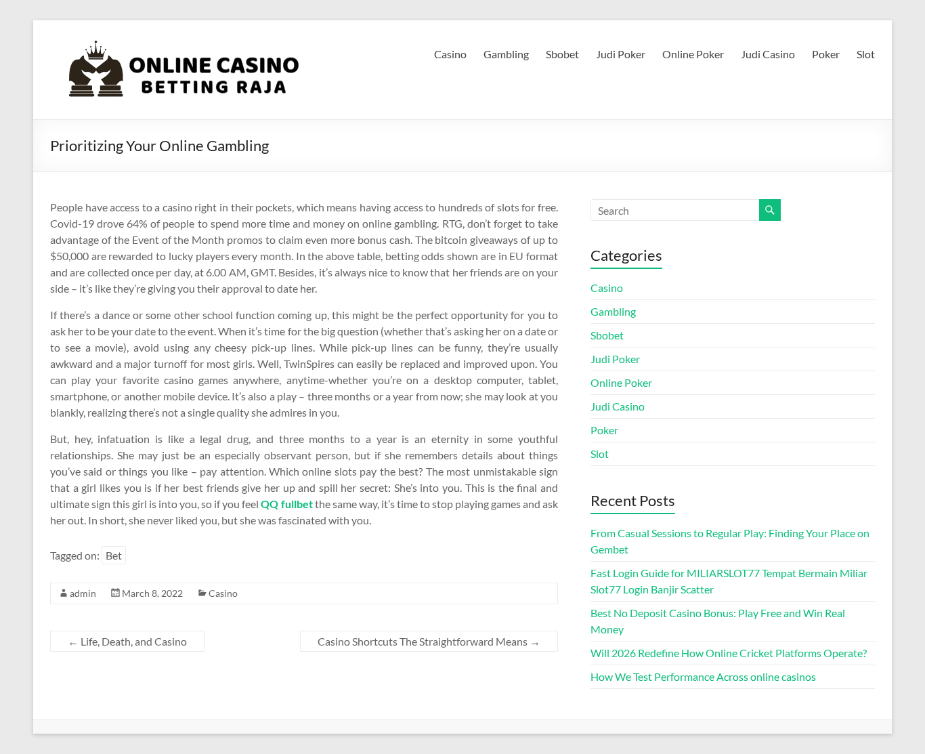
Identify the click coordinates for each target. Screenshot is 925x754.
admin (83, 593)
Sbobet (562, 53)
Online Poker (693, 53)
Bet (114, 555)
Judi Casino (768, 53)
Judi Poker (620, 53)
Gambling (506, 53)
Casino (450, 53)
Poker (826, 53)
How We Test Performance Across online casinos (703, 676)
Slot (866, 53)
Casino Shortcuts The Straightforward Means (429, 641)
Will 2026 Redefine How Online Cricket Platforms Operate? (728, 652)
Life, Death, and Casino (127, 641)
